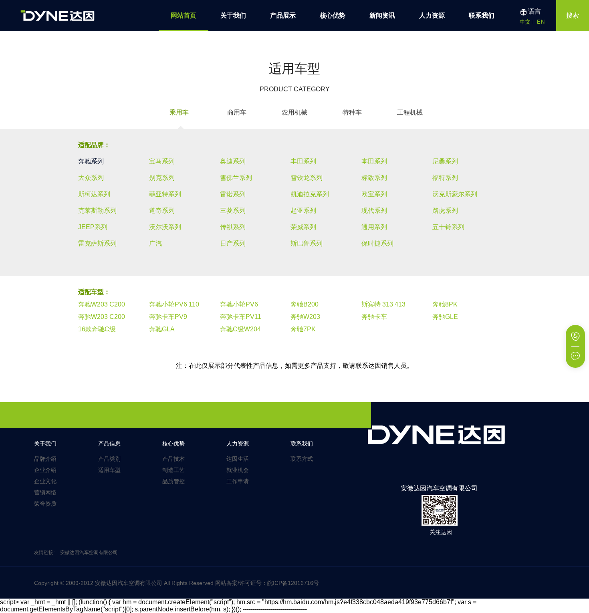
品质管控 (173, 481)
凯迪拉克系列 (309, 194)
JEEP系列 (92, 227)
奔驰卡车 (374, 316)
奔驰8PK (445, 304)
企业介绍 (45, 470)
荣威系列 (303, 227)
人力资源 (432, 15)
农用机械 (294, 112)
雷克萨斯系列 (97, 243)
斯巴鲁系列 (306, 243)
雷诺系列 (233, 194)
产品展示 (283, 15)
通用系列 (374, 227)
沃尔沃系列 (165, 227)
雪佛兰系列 (236, 177)
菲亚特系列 (165, 194)
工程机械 (410, 112)
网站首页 (183, 15)
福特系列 (445, 177)
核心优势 (332, 15)
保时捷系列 (377, 243)
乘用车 (179, 112)
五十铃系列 (448, 227)
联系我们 (481, 15)
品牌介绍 (45, 459)
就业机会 (237, 470)
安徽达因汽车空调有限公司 (89, 552)
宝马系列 (162, 161)
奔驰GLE (445, 316)
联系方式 (301, 459)
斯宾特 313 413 (383, 304)
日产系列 (233, 243)
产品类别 (109, 459)
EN (541, 22)
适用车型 (109, 470)
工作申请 (237, 481)
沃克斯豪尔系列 (454, 194)
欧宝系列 (374, 194)
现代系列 (374, 210)
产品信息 (109, 443)
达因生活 (237, 459)
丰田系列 (303, 161)
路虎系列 (445, 210)
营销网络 (45, 492)
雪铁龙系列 (306, 177)
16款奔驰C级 (97, 329)
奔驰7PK (303, 329)
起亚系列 (303, 210)
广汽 (155, 243)
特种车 (352, 112)
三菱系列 (233, 210)
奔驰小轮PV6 (239, 304)
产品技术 (173, 459)
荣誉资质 (45, 503)
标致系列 (374, 177)
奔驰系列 (91, 161)
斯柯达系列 (94, 194)
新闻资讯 (382, 15)
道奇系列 (162, 210)
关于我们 (233, 15)
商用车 (236, 112)
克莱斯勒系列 (97, 210)
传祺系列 (233, 227)
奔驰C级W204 (240, 329)
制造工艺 (173, 470)
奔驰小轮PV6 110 (174, 304)
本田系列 (374, 161)
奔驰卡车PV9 (168, 316)
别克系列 (162, 177)
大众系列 (91, 177)
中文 (525, 22)
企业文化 (45, 481)
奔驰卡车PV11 (240, 316)
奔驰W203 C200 (101, 304)
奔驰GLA (162, 329)
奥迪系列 (233, 161)
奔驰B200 (304, 304)
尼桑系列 (445, 161)
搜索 (572, 15)
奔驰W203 (305, 316)
